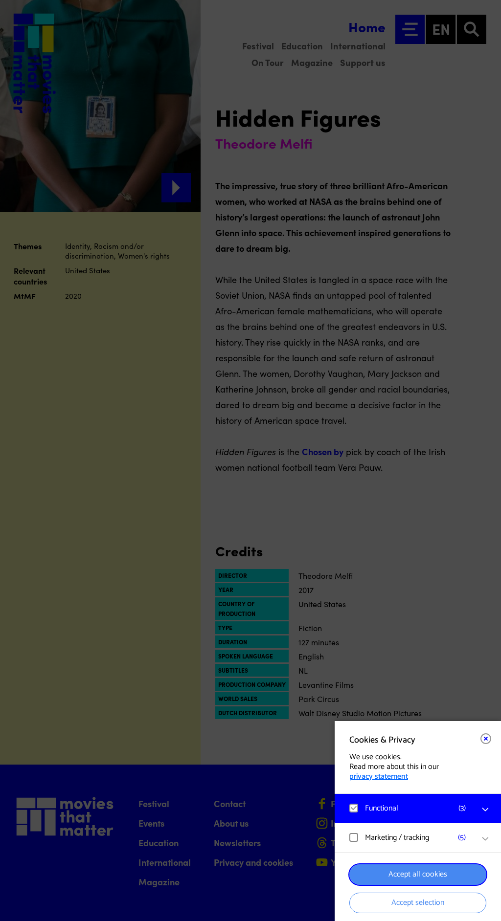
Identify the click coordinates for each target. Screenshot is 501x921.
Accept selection (417, 902)
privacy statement (378, 776)
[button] (408, 808)
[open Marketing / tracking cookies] (485, 839)
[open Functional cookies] (485, 809)
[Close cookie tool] (485, 738)
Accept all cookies (417, 874)
